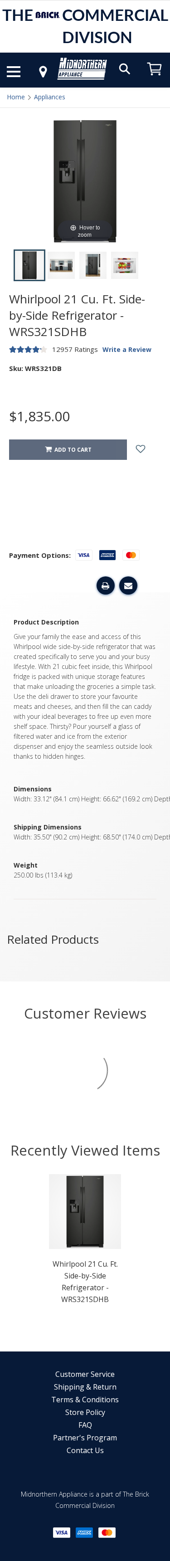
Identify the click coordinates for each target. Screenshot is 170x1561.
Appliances (49, 97)
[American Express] (84, 1532)
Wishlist (147, 449)
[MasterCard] (107, 1532)
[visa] (62, 1532)
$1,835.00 (39, 416)
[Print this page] (106, 585)
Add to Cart (72, 450)
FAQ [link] (85, 1425)
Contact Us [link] (85, 1450)
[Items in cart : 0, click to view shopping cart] (154, 79)
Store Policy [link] (85, 1412)
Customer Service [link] (85, 1374)
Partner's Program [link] (85, 1438)
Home (16, 97)
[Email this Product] (128, 585)
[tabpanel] (85, 1242)
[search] (124, 68)
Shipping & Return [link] (85, 1387)
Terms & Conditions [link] (85, 1400)
